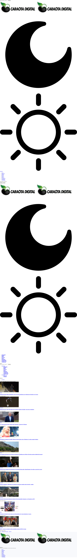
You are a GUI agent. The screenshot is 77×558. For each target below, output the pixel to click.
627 (10, 531)
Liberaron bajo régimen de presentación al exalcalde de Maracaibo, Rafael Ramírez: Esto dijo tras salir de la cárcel (21, 469)
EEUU (1, 422)
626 (9, 531)
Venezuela (1, 467)
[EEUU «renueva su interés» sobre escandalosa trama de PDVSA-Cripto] (9, 526)
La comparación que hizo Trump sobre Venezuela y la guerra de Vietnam (13, 424)
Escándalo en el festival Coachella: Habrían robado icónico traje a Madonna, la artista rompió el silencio (19, 439)
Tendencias (1, 407)
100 (2, 531)
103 (6, 531)
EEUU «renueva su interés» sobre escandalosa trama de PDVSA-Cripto (13, 529)
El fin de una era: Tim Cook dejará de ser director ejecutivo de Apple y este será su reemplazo (17, 409)
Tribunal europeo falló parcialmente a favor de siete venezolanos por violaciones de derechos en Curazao (19, 394)
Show (1, 437)
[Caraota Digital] (36, 198)
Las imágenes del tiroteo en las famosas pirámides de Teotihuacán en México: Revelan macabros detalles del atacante (21, 454)
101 (3, 531)
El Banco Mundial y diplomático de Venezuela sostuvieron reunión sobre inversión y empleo (17, 484)
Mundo (1, 392)
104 (7, 531)
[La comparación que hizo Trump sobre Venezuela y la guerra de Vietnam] (9, 421)
